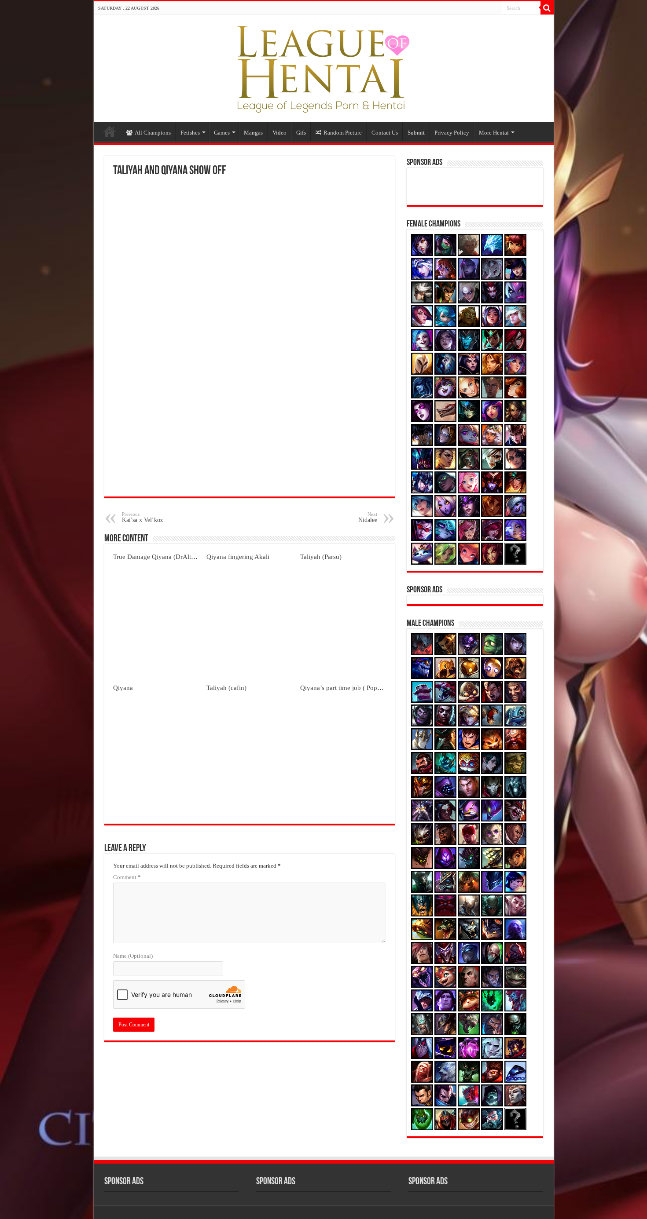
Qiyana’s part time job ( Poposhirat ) (350, 687)
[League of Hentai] (323, 66)
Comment (127, 877)
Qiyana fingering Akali (237, 556)
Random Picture (343, 132)
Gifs (301, 132)
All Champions (153, 132)
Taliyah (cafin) (226, 687)
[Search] (547, 8)
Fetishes (190, 132)
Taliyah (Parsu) (321, 556)
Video (279, 132)
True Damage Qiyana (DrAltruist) (159, 556)
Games (222, 132)
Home (109, 131)
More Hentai (494, 132)
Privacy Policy (451, 132)
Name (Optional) (133, 956)
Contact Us (384, 132)
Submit (416, 132)
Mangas (253, 132)
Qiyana (123, 687)
